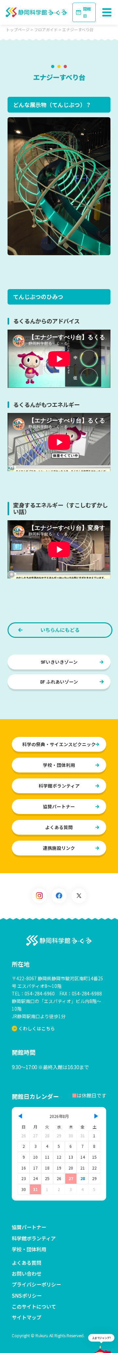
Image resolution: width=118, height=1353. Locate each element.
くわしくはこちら (36, 1028)
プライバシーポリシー (36, 1284)
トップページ (18, 29)
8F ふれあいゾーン (59, 681)
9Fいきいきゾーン (59, 662)
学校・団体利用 (59, 765)
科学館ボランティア (59, 785)
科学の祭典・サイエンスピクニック (59, 744)
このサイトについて (34, 1306)
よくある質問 (59, 827)
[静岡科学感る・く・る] (59, 941)
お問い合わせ (26, 1273)
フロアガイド (46, 29)
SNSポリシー (27, 1295)
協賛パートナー (59, 806)
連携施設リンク (59, 848)
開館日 (87, 12)
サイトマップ (26, 1317)
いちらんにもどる (60, 629)
